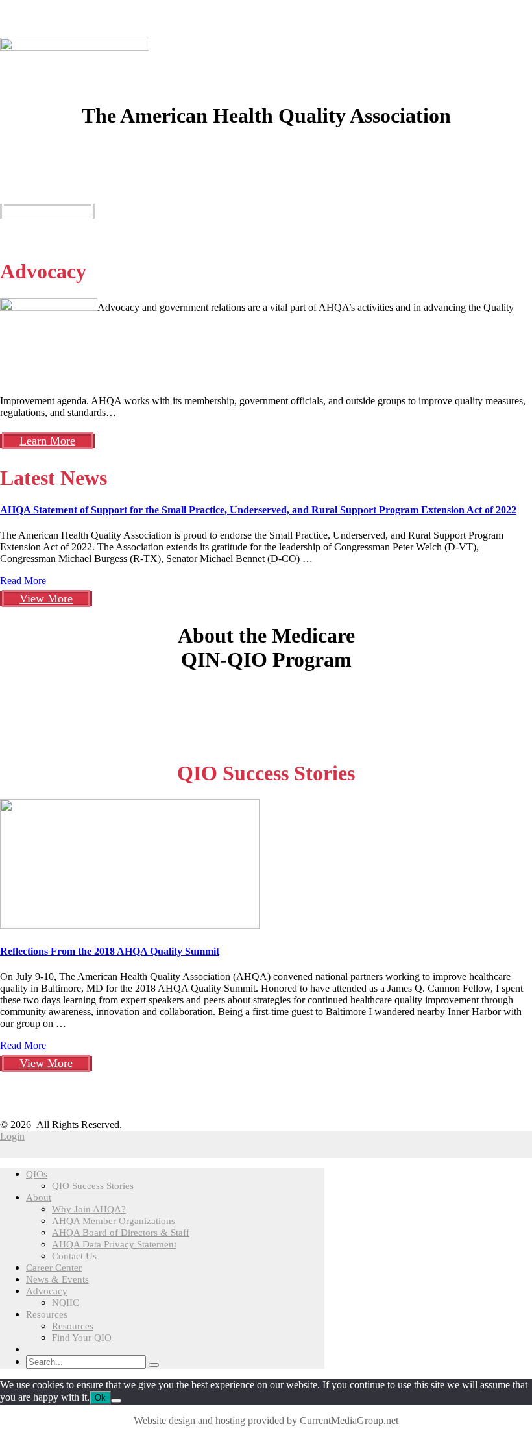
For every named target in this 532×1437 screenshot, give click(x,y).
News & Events (57, 1279)
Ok (100, 1398)
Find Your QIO (82, 1338)
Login (12, 1136)
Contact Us (74, 1256)
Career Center (54, 1267)
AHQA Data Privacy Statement (114, 1244)
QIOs (36, 1174)
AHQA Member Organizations (113, 1221)
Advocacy (46, 1291)
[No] (116, 1401)
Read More (23, 580)
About (38, 1197)
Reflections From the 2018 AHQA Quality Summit (109, 951)
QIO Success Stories (93, 1186)
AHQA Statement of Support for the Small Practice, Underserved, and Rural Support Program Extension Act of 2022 (258, 509)
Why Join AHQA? (89, 1209)
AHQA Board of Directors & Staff (120, 1232)
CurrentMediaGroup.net (349, 1420)
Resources (72, 1326)
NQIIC (65, 1302)
